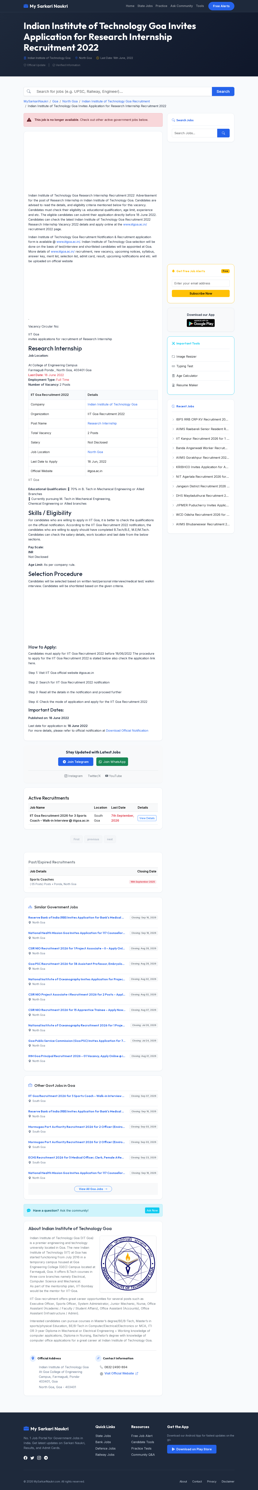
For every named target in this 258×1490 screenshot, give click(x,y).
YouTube (115, 776)
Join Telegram (78, 762)
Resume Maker (187, 385)
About (183, 1481)
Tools (200, 6)
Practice (161, 6)
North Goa (70, 101)
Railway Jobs (104, 1454)
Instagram (75, 776)
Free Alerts (221, 6)
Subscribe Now (201, 293)
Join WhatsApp (114, 762)
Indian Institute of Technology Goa (112, 404)
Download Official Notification (127, 730)
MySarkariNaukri (36, 101)
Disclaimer (228, 1481)
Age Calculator (187, 376)
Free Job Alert (141, 1436)
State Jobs (145, 6)
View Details (147, 818)
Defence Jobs (105, 1448)
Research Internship (102, 423)
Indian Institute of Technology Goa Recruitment (116, 101)
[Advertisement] (93, 162)
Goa (55, 101)
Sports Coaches (42, 879)
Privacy (211, 1481)
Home (130, 6)
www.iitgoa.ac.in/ (135, 224)
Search (223, 91)
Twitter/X (94, 776)
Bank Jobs (103, 1442)
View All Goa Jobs (91, 1189)
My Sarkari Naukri (49, 6)
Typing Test (184, 366)
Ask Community (181, 6)
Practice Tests (141, 1448)
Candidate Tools (142, 1442)
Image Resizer (186, 356)
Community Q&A (143, 1454)
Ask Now (152, 1210)
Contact (197, 1481)
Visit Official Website (119, 1373)
